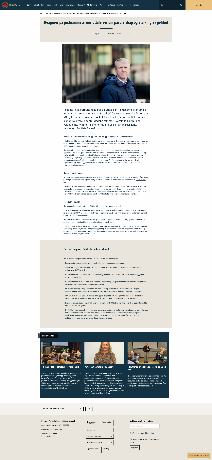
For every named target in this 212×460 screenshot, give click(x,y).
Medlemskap (92, 5)
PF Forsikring (134, 5)
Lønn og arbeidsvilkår (35, 5)
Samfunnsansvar (60, 13)
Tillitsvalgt (81, 5)
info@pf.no (97, 34)
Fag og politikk (51, 5)
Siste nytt (111, 5)
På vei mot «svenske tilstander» (99, 367)
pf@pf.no (50, 436)
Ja (80, 409)
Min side (199, 5)
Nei (89, 409)
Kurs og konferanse (67, 5)
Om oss (102, 5)
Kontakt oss (122, 5)
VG (124, 177)
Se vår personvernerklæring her (142, 433)
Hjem (42, 13)
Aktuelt (48, 13)
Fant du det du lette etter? (53, 408)
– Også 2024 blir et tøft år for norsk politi (60, 367)
